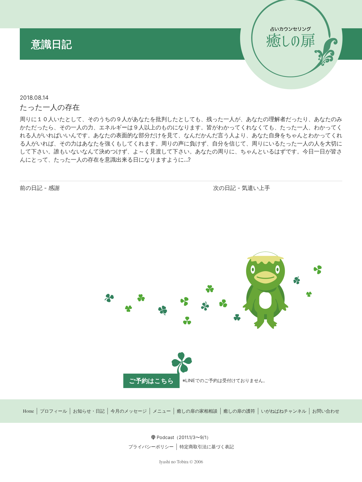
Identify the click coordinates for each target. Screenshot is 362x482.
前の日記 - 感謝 (40, 188)
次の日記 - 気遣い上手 (241, 188)
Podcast (164, 437)
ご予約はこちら (151, 380)
